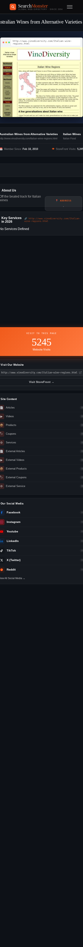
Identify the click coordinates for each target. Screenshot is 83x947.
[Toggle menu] (69, 7)
